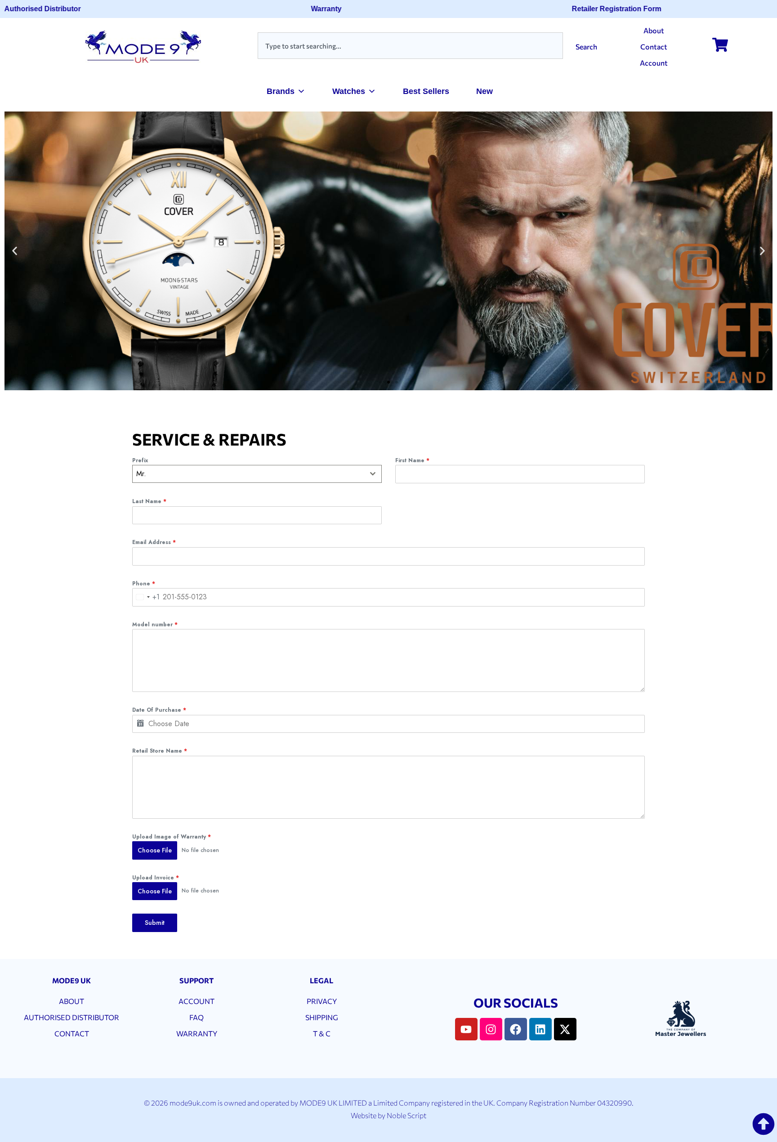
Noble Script (406, 1115)
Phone (143, 584)
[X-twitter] (565, 1029)
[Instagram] (491, 1029)
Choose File (155, 850)
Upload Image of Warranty (171, 837)
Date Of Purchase (159, 710)
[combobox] (410, 45)
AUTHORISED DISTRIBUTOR (71, 1017)
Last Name (149, 501)
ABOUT (71, 1001)
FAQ (196, 1017)
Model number (155, 624)
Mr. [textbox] (141, 473)
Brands (281, 91)
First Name (412, 460)
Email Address (154, 542)
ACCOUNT (196, 1001)
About (653, 30)
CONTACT (71, 1033)
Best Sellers (426, 91)
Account (654, 62)
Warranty (313, 9)
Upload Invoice (155, 878)
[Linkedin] (540, 1029)
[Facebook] (516, 1029)
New (484, 91)
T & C (321, 1033)
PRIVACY (322, 1001)
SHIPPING (321, 1017)
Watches (348, 91)
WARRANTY (196, 1033)
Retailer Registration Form (603, 9)
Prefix (140, 460)
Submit (155, 922)
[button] (14, 251)
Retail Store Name (159, 751)
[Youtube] (466, 1029)
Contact (653, 46)
